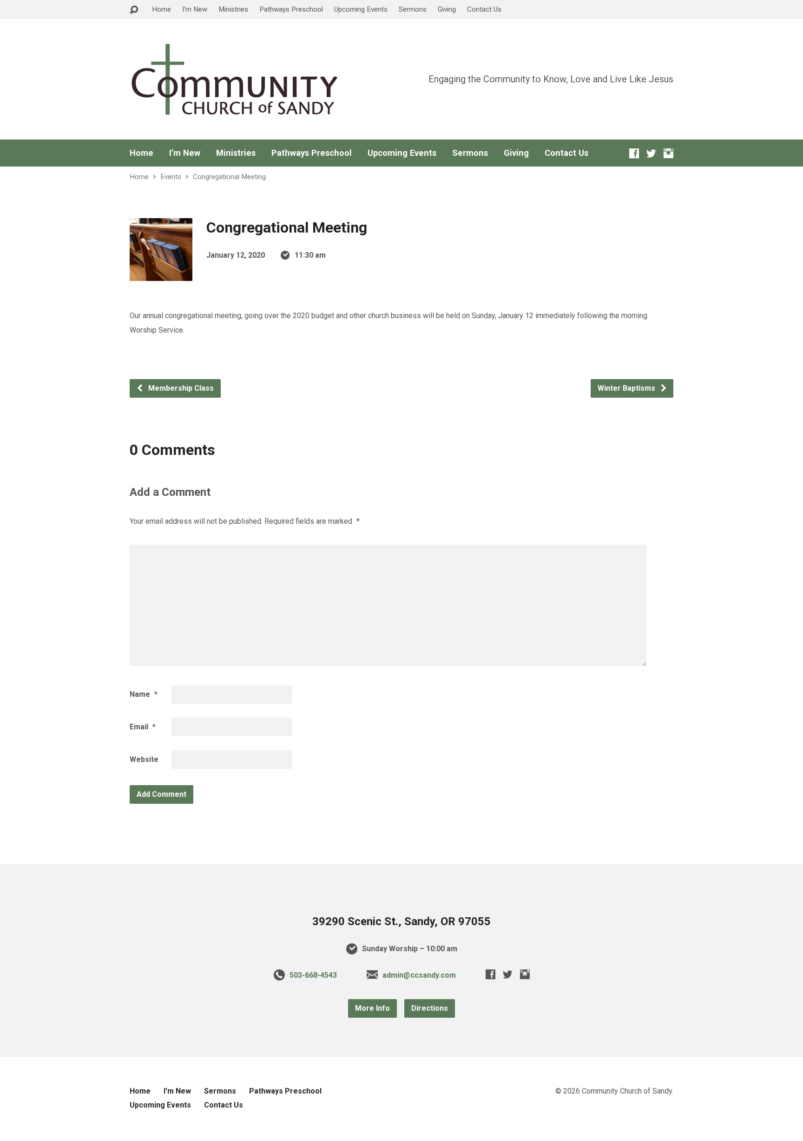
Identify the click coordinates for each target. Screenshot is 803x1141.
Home (161, 9)
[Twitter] (651, 153)
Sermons (413, 9)
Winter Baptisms (627, 388)
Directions (429, 1008)
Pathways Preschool (291, 9)
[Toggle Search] (134, 10)
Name (144, 694)
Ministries (233, 9)
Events (170, 177)
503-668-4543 (313, 975)
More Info (372, 1008)
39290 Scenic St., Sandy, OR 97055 (401, 921)
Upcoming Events (361, 9)
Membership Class (180, 388)
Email (143, 726)
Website (144, 759)
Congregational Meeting (229, 177)
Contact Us (484, 9)
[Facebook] (634, 153)
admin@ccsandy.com (419, 975)
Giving (447, 9)
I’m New (194, 9)
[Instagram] (668, 153)
